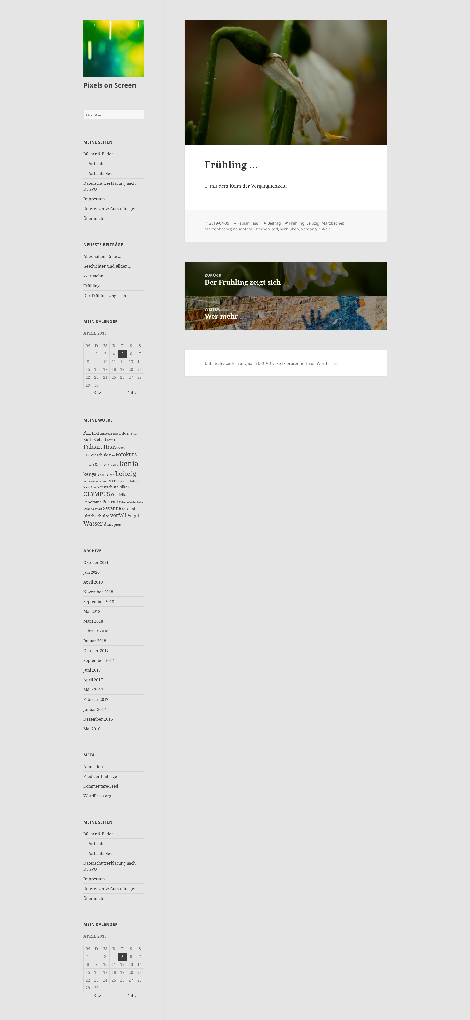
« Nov (96, 393)
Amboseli (106, 433)
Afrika (91, 432)
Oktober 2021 (96, 562)
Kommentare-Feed (100, 786)
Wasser (93, 523)
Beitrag (274, 223)
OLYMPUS (96, 494)
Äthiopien (112, 524)
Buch (88, 439)
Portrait (110, 501)
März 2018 (93, 621)
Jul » (132, 393)
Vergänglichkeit (315, 229)
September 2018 (98, 601)
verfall (118, 515)
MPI (104, 481)
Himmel (88, 465)
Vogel (133, 515)
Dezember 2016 (98, 719)
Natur (133, 481)
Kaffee (114, 465)
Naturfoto (89, 487)
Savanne (112, 508)
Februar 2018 (95, 631)
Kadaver (102, 464)
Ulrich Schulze (96, 515)
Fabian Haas (100, 446)
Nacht (123, 481)
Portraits (95, 163)
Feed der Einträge (100, 776)
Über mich (93, 218)
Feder (121, 447)
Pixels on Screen (109, 85)
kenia (129, 463)
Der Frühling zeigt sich (104, 295)
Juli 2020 (91, 572)
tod (132, 508)
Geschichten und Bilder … (107, 266)
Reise (140, 502)
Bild (115, 433)
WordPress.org (97, 796)
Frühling (297, 223)
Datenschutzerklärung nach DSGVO (238, 363)
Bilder (124, 433)
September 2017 (98, 660)
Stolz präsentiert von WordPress (306, 363)
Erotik (111, 440)
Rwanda (88, 509)
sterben (262, 229)
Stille (125, 509)
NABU (113, 481)
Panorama (92, 501)
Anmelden (93, 766)
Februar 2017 (95, 699)
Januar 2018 (94, 640)
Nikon (124, 486)
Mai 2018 (91, 611)
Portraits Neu (100, 173)
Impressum (94, 199)
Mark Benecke (92, 481)
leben (101, 475)
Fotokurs (126, 454)
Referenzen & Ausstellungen (110, 208)
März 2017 (93, 689)
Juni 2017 (92, 670)
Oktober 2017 (96, 650)
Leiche (110, 475)
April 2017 (93, 680)
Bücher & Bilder (98, 154)
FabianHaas (248, 223)
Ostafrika (119, 494)
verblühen (289, 229)
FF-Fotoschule (95, 454)
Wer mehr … (95, 276)
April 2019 (93, 582)
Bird (134, 433)
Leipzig (125, 474)
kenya (89, 474)
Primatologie (127, 502)
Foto (112, 455)
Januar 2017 (94, 709)
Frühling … (93, 285)
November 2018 (98, 592)
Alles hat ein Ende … (102, 256)
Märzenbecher (218, 229)
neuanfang (243, 229)
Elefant (100, 439)
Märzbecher (332, 223)
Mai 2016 (91, 729)
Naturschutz (107, 486)
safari (98, 509)
